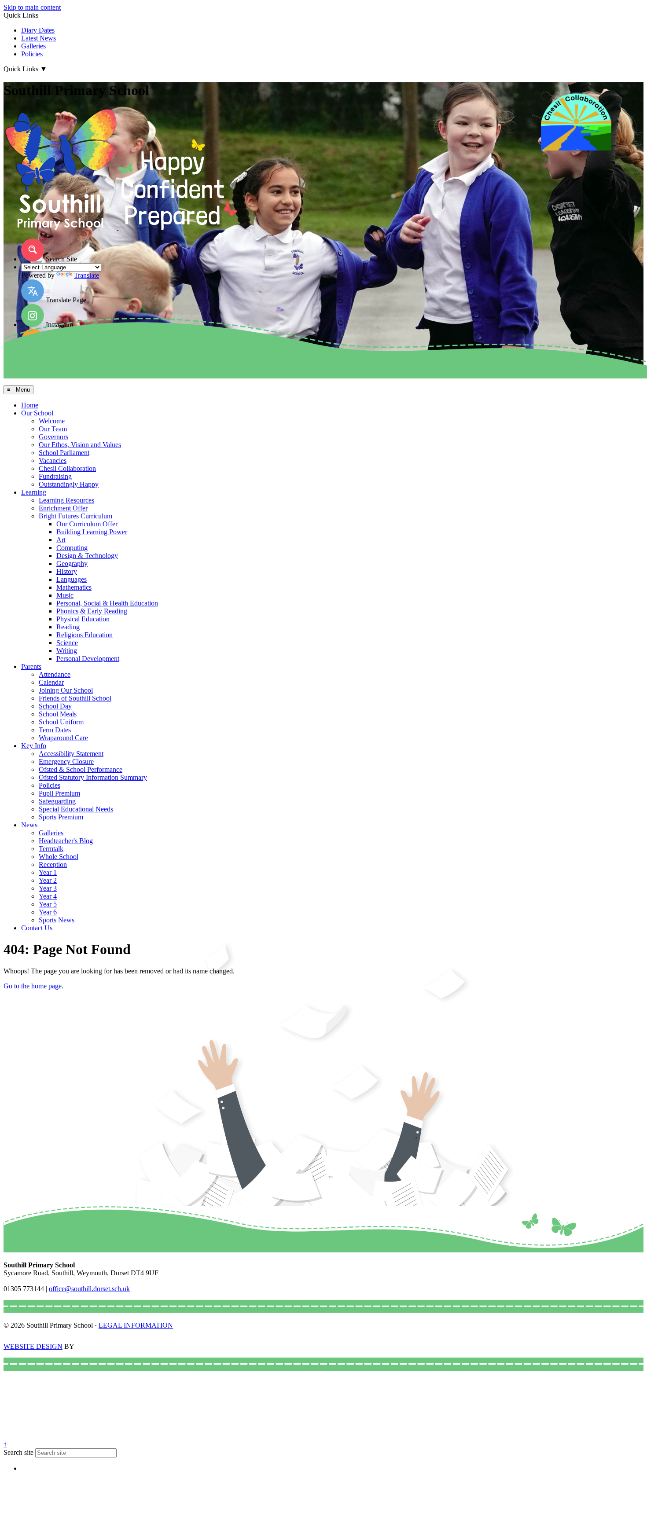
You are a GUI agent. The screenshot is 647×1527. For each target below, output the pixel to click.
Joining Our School (66, 690)
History (66, 571)
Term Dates (55, 730)
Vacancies (52, 460)
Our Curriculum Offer (87, 524)
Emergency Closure (66, 761)
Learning (33, 492)
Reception (53, 864)
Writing (66, 650)
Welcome (52, 421)
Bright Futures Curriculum (75, 516)
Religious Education (84, 635)
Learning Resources (66, 500)
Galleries (33, 46)
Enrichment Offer (63, 508)
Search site (18, 1452)
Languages (71, 579)
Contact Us (36, 928)
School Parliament (64, 452)
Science (67, 642)
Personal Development (87, 658)
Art (61, 539)
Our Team (53, 429)
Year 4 (48, 896)
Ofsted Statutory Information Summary (93, 777)
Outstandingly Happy (69, 484)
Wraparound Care (63, 737)
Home (29, 405)
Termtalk (51, 848)
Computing (72, 547)
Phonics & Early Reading (91, 611)
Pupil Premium (59, 793)
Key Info (33, 745)
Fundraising (55, 476)
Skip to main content (32, 7)
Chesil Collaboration (67, 468)
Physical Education (83, 619)
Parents (31, 666)
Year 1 (48, 872)
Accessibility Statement (71, 753)
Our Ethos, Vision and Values (80, 444)
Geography (72, 563)
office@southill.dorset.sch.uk (89, 1288)
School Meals (58, 714)
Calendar (51, 682)
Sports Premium (61, 817)
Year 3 (48, 888)
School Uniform (61, 722)
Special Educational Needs (76, 809)
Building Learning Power (91, 532)
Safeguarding (57, 801)
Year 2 (48, 880)
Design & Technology (87, 555)
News (29, 825)
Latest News (38, 38)
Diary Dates (38, 30)
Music (65, 595)
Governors (53, 436)
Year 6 (48, 912)
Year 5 (48, 904)
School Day (55, 706)
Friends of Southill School (75, 698)
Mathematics (74, 587)
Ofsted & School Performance (80, 769)
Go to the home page (33, 986)
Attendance (54, 674)
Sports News (56, 920)
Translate (86, 275)
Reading (68, 627)
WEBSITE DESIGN (33, 1346)
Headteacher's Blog (66, 840)
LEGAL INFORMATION (136, 1325)
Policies (32, 54)
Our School (37, 413)
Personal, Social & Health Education (107, 603)
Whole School (58, 856)
